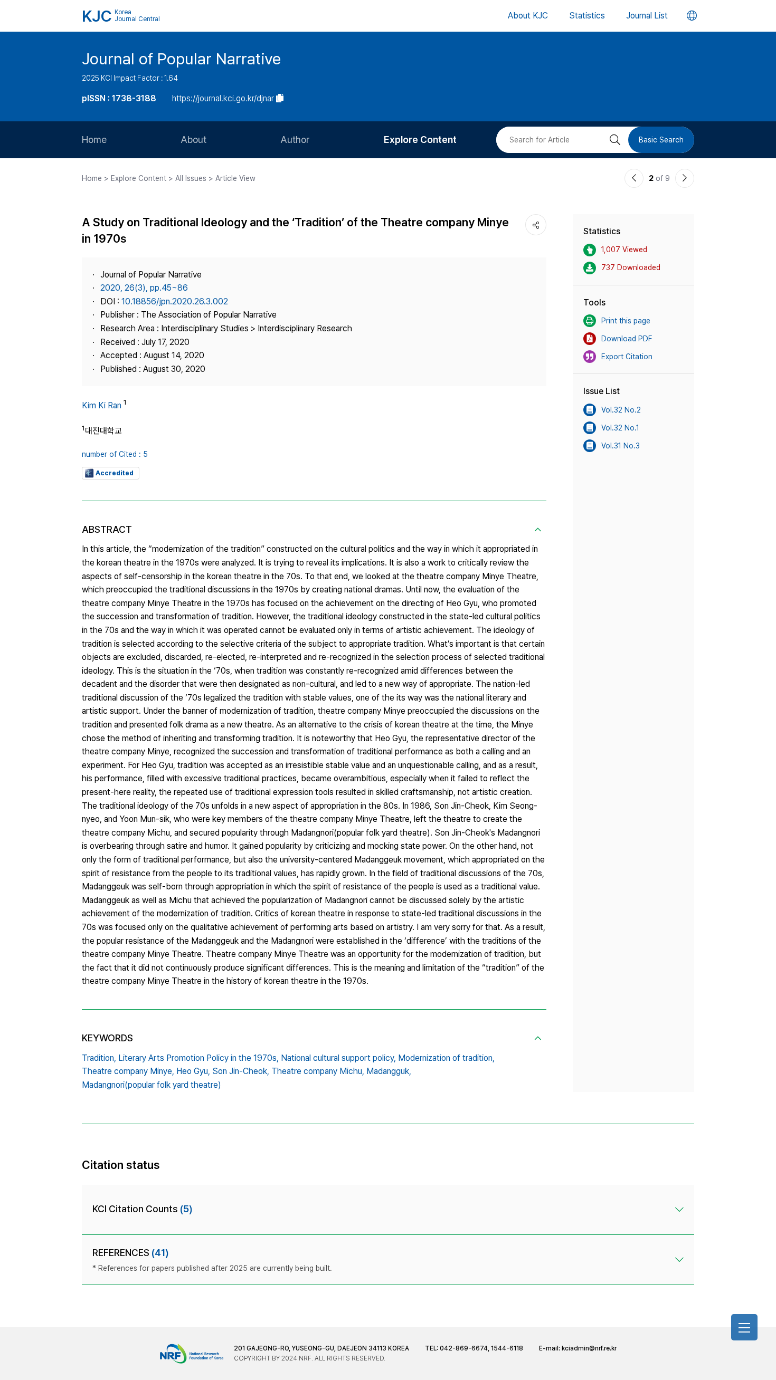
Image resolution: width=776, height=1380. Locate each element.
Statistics (587, 16)
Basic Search (661, 140)
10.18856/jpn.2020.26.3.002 (174, 301)
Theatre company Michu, (317, 1071)
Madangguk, (388, 1071)
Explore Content (420, 139)
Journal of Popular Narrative (181, 58)
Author (295, 139)
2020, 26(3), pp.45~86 (144, 288)
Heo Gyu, (193, 1071)
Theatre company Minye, (128, 1071)
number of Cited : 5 (115, 454)
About (193, 139)
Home (94, 139)
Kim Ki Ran (101, 405)
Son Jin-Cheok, (240, 1071)
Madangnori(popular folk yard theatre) (151, 1085)
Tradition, (99, 1058)
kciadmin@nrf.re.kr (589, 1348)
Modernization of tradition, (446, 1058)
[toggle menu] (744, 1327)
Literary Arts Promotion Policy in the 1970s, (198, 1058)
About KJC (528, 16)
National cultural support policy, (338, 1058)
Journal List (647, 16)
